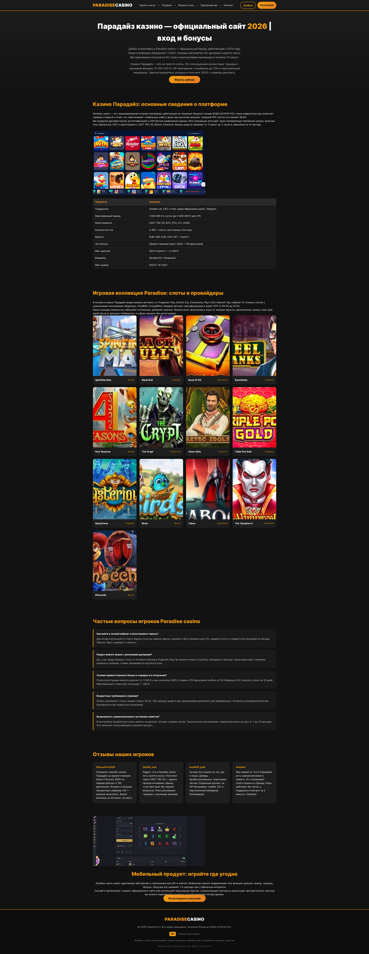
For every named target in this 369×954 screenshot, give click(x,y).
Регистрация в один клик (185, 898)
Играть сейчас (185, 79)
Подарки (167, 5)
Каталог (228, 5)
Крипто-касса (147, 5)
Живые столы (186, 5)
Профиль (248, 5)
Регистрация (267, 5)
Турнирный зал (209, 5)
